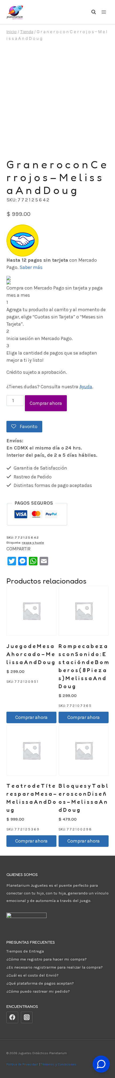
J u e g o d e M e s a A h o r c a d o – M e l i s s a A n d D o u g (30, 654)
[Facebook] (12, 1017)
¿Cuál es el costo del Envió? (32, 975)
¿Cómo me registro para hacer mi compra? (46, 959)
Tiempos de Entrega (25, 951)
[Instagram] (27, 1017)
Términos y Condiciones (59, 1064)
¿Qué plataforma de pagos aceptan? (40, 983)
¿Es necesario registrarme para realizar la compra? (54, 967)
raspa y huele (33, 542)
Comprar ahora (46, 403)
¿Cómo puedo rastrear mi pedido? (38, 991)
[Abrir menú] (104, 12)
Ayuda (85, 387)
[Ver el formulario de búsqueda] (91, 12)
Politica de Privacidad (22, 1064)
